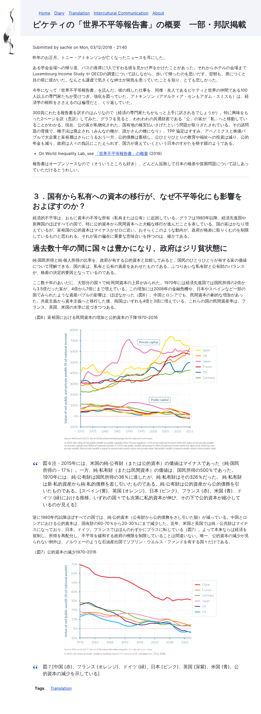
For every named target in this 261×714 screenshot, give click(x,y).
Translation (79, 13)
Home (44, 13)
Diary (59, 13)
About (158, 13)
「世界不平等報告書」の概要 (121, 153)
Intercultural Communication (121, 13)
